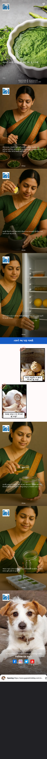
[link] (32, 365)
